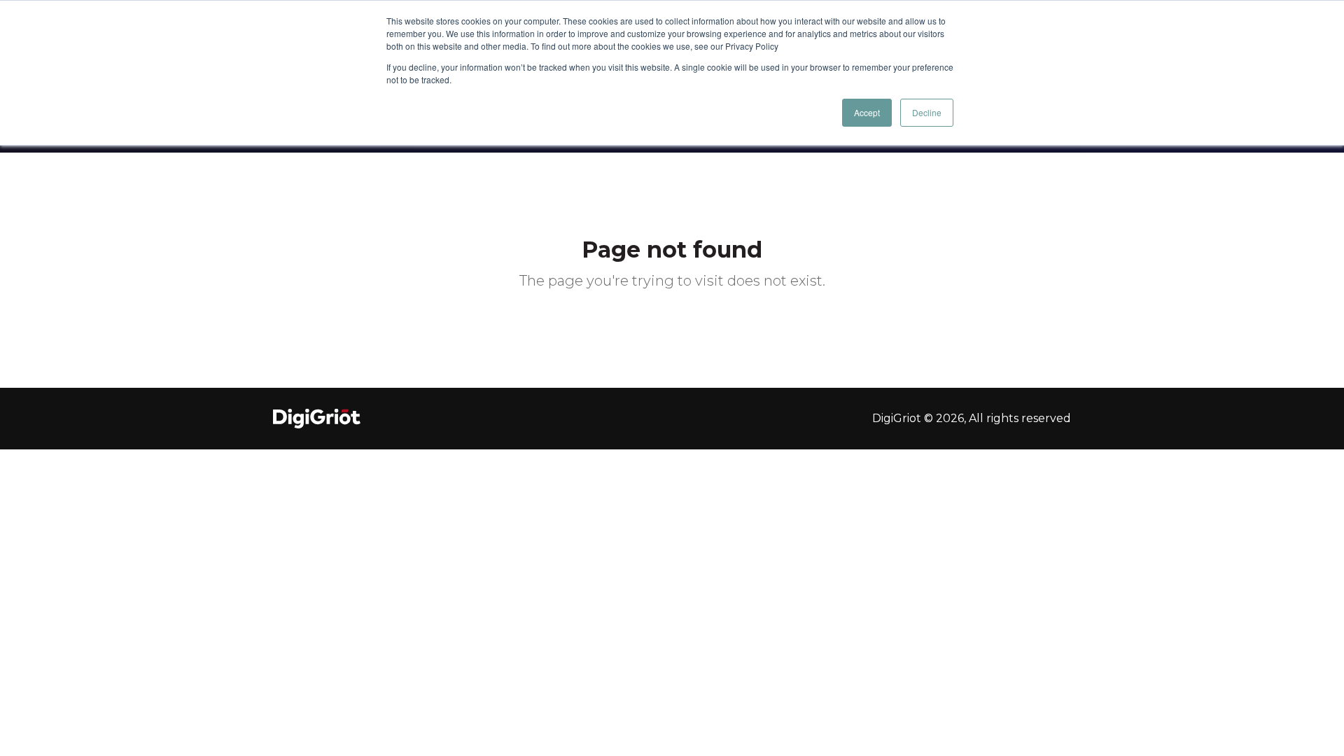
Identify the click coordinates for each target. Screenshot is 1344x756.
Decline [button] (926, 112)
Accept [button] (867, 112)
